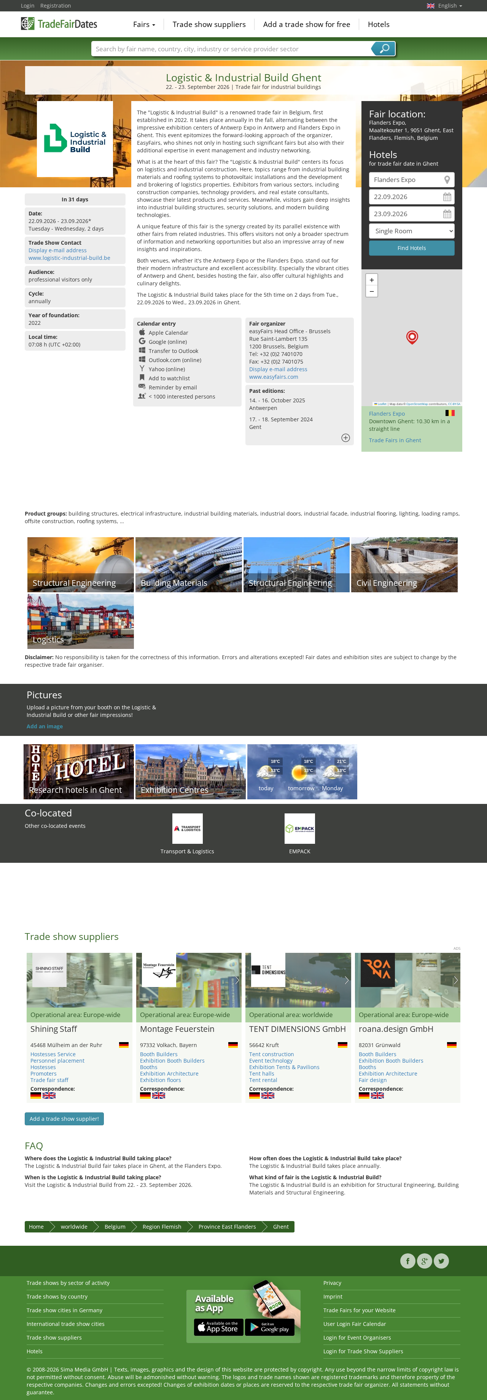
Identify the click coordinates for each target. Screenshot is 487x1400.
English (448, 5)
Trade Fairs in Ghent (395, 440)
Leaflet (382, 404)
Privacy (332, 1282)
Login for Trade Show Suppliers (363, 1351)
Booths (149, 1067)
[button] (412, 337)
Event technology (271, 1060)
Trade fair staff (49, 1080)
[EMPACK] (300, 828)
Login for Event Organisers (357, 1337)
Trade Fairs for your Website (359, 1310)
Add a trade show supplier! (64, 1118)
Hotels (379, 24)
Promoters (43, 1073)
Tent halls (261, 1073)
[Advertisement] (243, 485)
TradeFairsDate (59, 23)
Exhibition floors (160, 1080)
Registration (55, 5)
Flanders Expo (387, 413)
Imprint (332, 1296)
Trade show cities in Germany (64, 1310)
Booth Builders (159, 1054)
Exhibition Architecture (169, 1073)
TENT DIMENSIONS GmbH (297, 1029)
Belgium (115, 1226)
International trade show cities (66, 1323)
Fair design (373, 1080)
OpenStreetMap (417, 404)
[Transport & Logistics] (187, 828)
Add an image (45, 726)
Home (36, 1226)
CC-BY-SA (454, 404)
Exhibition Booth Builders (172, 1060)
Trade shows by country (57, 1296)
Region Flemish (162, 1226)
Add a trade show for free (306, 24)
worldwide (74, 1226)
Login (28, 5)
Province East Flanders (227, 1226)
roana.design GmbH (396, 1029)
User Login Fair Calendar (354, 1323)
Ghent (281, 1226)
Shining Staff (53, 1029)
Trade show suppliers (209, 24)
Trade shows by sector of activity (68, 1282)
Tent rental (263, 1080)
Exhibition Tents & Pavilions (284, 1067)
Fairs (142, 24)
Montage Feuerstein (177, 1029)
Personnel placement (57, 1060)
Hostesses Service (53, 1054)
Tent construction (271, 1054)
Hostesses (43, 1067)
